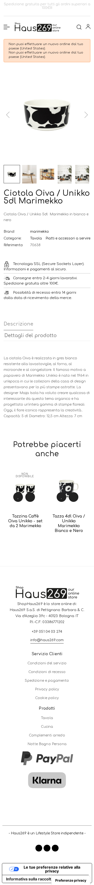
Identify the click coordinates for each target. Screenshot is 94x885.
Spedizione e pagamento (47, 680)
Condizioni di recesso (47, 672)
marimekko (39, 231)
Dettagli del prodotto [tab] (30, 335)
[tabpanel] (25, 503)
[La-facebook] (38, 848)
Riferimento (13, 245)
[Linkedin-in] (55, 848)
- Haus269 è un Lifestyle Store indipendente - (47, 833)
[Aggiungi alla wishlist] (18, 497)
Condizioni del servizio (47, 663)
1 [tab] (42, 547)
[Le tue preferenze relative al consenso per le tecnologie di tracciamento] (70, 880)
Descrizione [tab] (18, 324)
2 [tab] (47, 547)
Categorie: (12, 238)
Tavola (36, 238)
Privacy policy (47, 689)
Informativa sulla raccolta (29, 879)
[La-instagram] (47, 848)
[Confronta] (30, 497)
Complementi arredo (47, 735)
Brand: (9, 231)
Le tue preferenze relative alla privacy (52, 869)
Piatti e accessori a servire (68, 238)
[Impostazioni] (88, 27)
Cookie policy (47, 698)
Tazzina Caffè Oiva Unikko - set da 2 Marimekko (25, 521)
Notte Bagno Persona (47, 744)
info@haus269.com (47, 640)
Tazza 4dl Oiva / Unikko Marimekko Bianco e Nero (69, 523)
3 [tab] (51, 547)
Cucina (47, 726)
